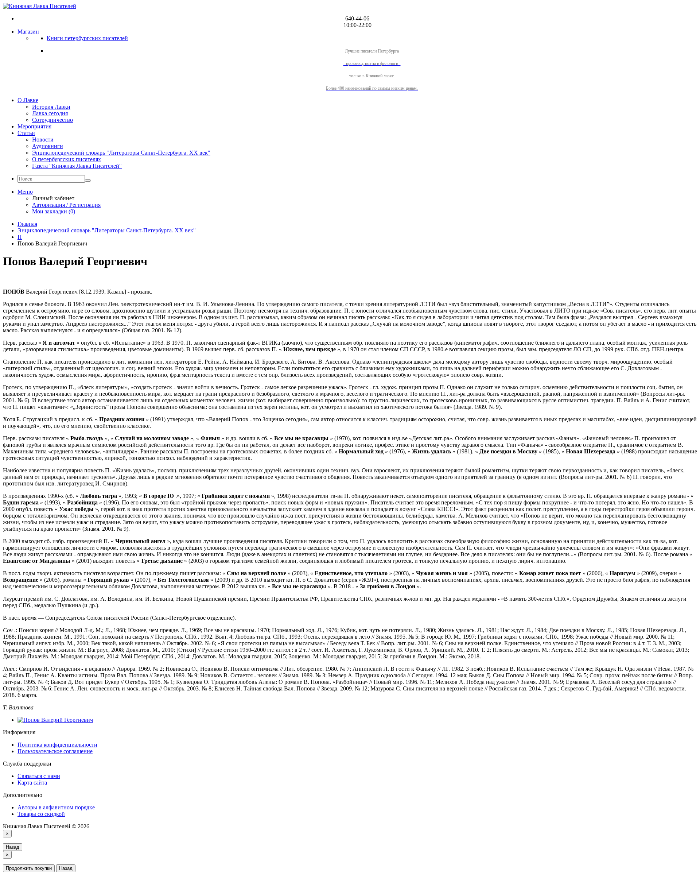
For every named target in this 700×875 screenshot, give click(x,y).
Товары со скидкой (41, 814)
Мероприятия (34, 126)
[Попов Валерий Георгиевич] (55, 720)
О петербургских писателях (66, 159)
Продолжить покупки (29, 868)
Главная (27, 224)
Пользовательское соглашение (55, 751)
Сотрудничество (52, 120)
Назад (12, 847)
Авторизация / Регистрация (66, 205)
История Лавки (51, 107)
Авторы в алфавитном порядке (56, 807)
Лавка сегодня (50, 113)
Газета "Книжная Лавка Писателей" (77, 166)
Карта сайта (32, 782)
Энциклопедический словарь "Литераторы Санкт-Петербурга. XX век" (121, 153)
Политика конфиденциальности (57, 745)
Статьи (26, 133)
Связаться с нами (39, 776)
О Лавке (28, 100)
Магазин (28, 31)
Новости (43, 139)
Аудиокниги (47, 146)
